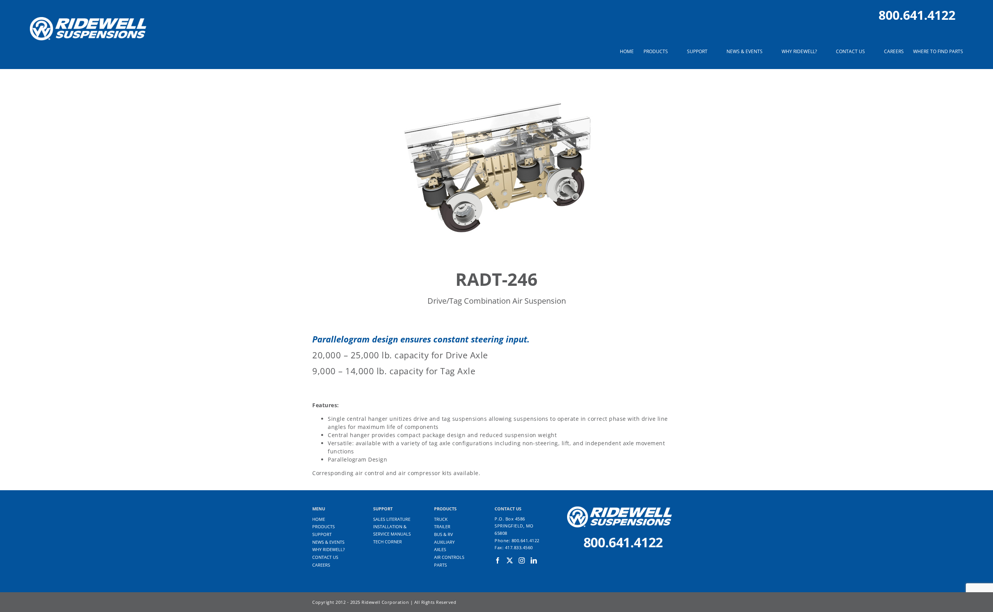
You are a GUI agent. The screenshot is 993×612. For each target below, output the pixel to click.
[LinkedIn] (534, 560)
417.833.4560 (519, 547)
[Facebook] (498, 560)
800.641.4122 (917, 15)
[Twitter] (510, 560)
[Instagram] (522, 560)
